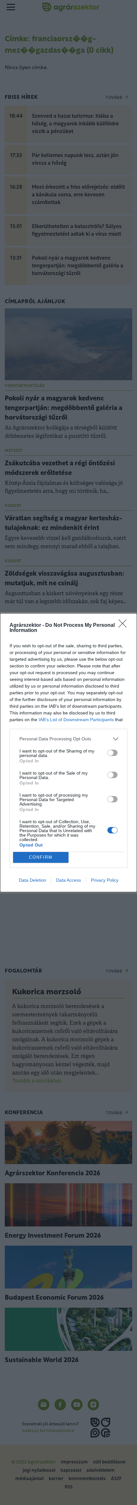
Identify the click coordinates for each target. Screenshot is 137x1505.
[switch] (112, 753)
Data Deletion (32, 880)
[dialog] (68, 752)
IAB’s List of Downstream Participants (76, 719)
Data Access (68, 880)
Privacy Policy (105, 880)
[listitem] (68, 739)
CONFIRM (41, 857)
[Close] (125, 625)
